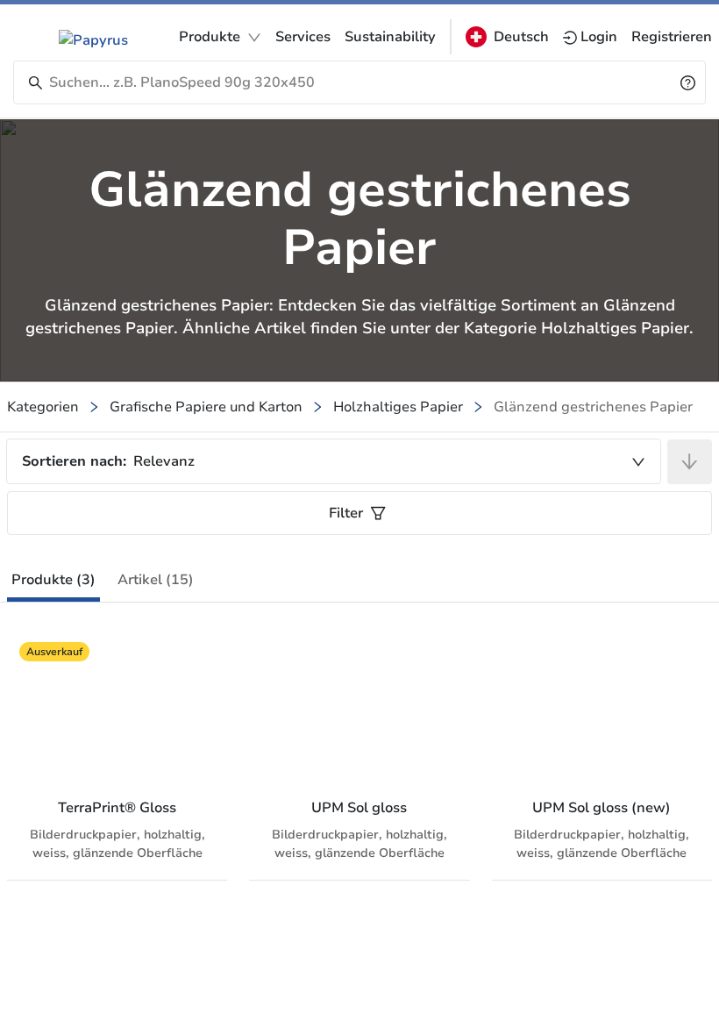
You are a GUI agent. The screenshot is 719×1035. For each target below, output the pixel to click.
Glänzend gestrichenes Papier (593, 407)
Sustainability (390, 36)
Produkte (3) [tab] (53, 579)
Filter (346, 513)
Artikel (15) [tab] (155, 579)
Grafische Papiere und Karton (206, 407)
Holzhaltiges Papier (398, 407)
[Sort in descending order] (689, 461)
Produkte (209, 36)
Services (303, 36)
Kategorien (43, 407)
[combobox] (333, 461)
